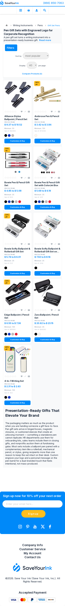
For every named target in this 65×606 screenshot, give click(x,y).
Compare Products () (32, 74)
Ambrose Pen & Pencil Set (46, 117)
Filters (10, 47)
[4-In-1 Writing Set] (17, 359)
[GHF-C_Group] (47, 160)
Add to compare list (25, 111)
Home (6, 25)
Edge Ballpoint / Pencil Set (16, 316)
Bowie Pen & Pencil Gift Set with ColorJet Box (47, 184)
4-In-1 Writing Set (14, 381)
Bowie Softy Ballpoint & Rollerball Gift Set (17, 250)
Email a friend (29, 111)
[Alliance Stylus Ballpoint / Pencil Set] (17, 94)
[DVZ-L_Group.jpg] (17, 227)
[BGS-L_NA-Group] (17, 160)
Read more (45, 40)
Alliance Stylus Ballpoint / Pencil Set (15, 117)
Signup (33, 513)
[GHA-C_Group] (47, 227)
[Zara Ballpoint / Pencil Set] (47, 293)
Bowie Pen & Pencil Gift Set (17, 184)
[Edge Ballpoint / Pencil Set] (17, 293)
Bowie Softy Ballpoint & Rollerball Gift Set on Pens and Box (47, 250)
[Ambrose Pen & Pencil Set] (47, 94)
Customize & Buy (17, 141)
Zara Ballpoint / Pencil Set (46, 316)
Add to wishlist (21, 111)
